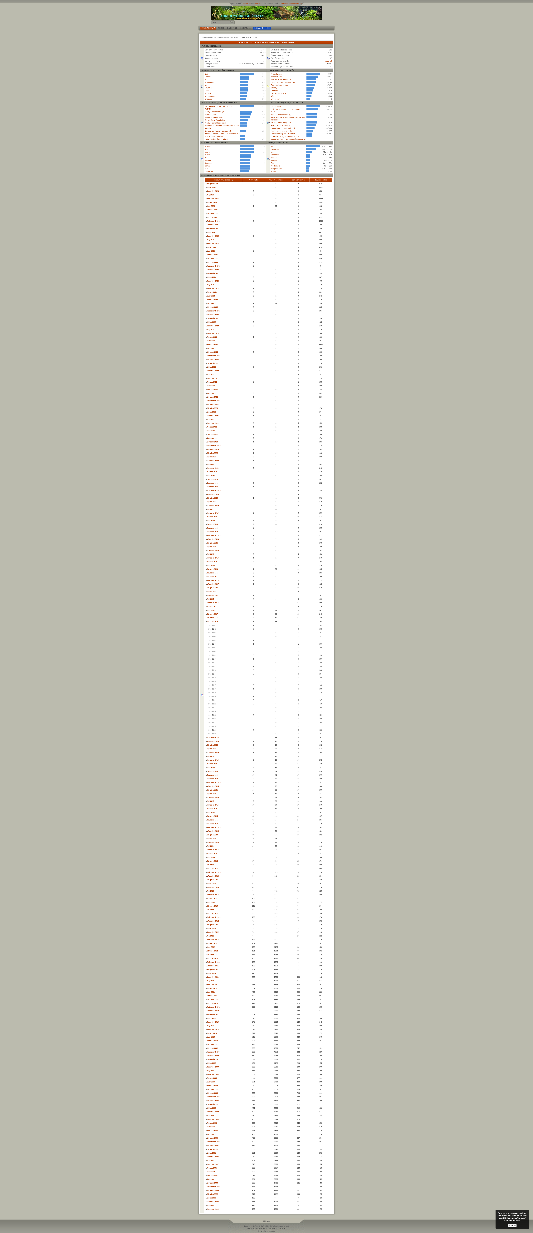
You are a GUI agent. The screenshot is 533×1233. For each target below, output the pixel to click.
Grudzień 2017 (212, 573)
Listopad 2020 (212, 442)
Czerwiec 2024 (213, 281)
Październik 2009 (214, 1052)
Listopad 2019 (212, 487)
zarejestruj (258, 3)
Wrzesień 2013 (213, 876)
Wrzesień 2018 (213, 539)
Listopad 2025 (212, 217)
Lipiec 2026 (211, 187)
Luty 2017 (211, 610)
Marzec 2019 (212, 517)
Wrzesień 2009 (213, 1056)
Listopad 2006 (212, 1183)
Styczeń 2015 (212, 816)
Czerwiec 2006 (213, 1202)
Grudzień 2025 (212, 214)
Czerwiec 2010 (213, 1022)
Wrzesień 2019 (213, 494)
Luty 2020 (211, 476)
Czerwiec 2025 (213, 236)
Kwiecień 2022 (213, 378)
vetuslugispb (327, 61)
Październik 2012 (214, 917)
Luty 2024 (211, 296)
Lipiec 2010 (211, 1018)
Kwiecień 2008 (213, 1119)
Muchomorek (210, 96)
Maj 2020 (210, 464)
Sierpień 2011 (212, 970)
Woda (273, 96)
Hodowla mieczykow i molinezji (216, 139)
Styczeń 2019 (212, 524)
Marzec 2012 (212, 943)
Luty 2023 (211, 341)
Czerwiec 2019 (213, 506)
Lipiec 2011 (211, 973)
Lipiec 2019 (211, 502)
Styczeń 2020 (212, 479)
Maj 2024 (210, 285)
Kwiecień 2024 (213, 288)
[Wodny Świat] (266, 13)
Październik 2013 (214, 872)
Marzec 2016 (212, 764)
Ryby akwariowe (277, 74)
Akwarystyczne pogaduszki (281, 80)
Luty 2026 (211, 206)
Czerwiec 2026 (213, 191)
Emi (206, 74)
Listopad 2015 (212, 779)
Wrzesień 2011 (213, 966)
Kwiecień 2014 (213, 850)
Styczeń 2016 (212, 771)
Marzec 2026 (212, 202)
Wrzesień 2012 (213, 921)
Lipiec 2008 (211, 1108)
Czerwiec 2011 (213, 977)
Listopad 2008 (212, 1093)
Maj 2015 (210, 801)
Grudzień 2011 (212, 955)
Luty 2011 (211, 992)
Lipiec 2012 (211, 928)
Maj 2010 (210, 1026)
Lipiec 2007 (211, 1153)
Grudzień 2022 (212, 348)
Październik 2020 (214, 446)
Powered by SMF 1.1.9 (252, 1226)
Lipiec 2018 (211, 547)
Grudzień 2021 (212, 393)
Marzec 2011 (212, 988)
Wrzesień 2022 (213, 360)
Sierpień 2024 (212, 273)
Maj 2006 (210, 1205)
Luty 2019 (211, 520)
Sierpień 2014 (212, 835)
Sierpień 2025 (212, 229)
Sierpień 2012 (212, 925)
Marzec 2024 (212, 292)
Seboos (208, 77)
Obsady (274, 88)
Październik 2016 (214, 738)
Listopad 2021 (212, 397)
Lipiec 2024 (211, 277)
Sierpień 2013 (212, 880)
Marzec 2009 (212, 1078)
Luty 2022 (211, 386)
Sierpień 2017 (212, 588)
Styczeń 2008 (212, 1131)
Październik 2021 (214, 401)
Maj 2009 (210, 1071)
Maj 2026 (210, 195)
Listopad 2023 (212, 307)
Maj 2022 (210, 375)
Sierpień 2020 (212, 453)
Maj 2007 (210, 1160)
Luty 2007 (211, 1172)
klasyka (207, 152)
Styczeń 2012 (212, 951)
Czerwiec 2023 (213, 326)
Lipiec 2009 (211, 1063)
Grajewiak (208, 88)
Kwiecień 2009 (213, 1074)
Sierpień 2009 (212, 1059)
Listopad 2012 (212, 913)
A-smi (273, 146)
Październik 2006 (214, 1187)
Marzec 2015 (212, 809)
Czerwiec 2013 (213, 887)
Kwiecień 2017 (213, 603)
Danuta (207, 166)
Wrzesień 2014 (213, 831)
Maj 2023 (210, 330)
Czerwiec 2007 (213, 1157)
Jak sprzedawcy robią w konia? (283, 134)
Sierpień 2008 (212, 1104)
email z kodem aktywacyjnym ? (290, 3)
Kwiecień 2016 (213, 760)
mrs (206, 80)
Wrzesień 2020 (213, 449)
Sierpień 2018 (212, 543)
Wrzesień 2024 (213, 270)
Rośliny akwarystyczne (279, 85)
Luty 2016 (211, 767)
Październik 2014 (214, 827)
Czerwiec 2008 (213, 1112)
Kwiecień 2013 (213, 895)
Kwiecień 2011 (212, 985)
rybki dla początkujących (214, 136)
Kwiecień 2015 (213, 805)
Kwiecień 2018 (213, 558)
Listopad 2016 (212, 622)
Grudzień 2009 (212, 1044)
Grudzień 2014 (212, 820)
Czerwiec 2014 (213, 842)
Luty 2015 (211, 812)
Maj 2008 (210, 1116)
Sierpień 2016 (212, 745)
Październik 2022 (214, 356)
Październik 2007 (214, 1142)
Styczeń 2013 (212, 906)
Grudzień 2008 (212, 1089)
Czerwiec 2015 (213, 797)
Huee (207, 158)
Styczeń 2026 (212, 210)
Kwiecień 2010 (213, 1029)
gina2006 (208, 99)
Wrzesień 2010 (213, 1011)
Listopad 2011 (212, 958)
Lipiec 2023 (211, 322)
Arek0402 (208, 155)
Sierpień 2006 (212, 1194)
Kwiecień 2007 (213, 1164)
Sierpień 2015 (212, 790)
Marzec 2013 (212, 898)
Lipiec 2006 (211, 1198)
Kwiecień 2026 (213, 199)
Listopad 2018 (212, 532)
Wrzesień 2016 (213, 741)
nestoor (207, 149)
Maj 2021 (210, 419)
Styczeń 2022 (212, 389)
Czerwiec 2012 (213, 932)
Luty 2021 (211, 431)
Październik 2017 (214, 580)
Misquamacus (210, 82)
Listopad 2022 (212, 352)
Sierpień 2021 (212, 408)
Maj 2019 (210, 509)
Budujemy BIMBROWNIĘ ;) (215, 117)
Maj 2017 (210, 599)
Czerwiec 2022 (213, 371)
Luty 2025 (211, 251)
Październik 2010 (214, 1007)
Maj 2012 (210, 936)
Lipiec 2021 (211, 412)
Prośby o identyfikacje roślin (215, 123)
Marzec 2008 (212, 1123)
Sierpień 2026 (212, 184)
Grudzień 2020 (212, 438)
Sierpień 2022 (212, 363)
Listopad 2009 (212, 1048)
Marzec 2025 (212, 247)
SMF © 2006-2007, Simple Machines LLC (275, 1226)
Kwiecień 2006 (213, 1209)
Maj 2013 (210, 891)
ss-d (206, 169)
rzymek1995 (209, 171)
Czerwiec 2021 (213, 416)
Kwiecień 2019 (213, 513)
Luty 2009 (211, 1082)
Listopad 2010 (212, 1003)
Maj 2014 (210, 846)
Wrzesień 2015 (213, 786)
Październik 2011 (213, 962)
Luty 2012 (211, 947)
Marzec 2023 (212, 337)
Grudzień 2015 (212, 775)
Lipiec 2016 (211, 749)
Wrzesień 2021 (213, 404)
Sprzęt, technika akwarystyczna (283, 82)
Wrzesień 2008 (213, 1101)
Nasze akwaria (276, 77)
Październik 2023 (214, 311)
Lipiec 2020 (211, 457)
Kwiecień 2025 (213, 244)
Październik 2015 (214, 782)
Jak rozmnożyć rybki (278, 93)
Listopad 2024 (212, 262)
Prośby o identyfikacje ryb (214, 112)
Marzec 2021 (212, 427)
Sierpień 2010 (212, 1015)
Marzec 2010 (212, 1033)
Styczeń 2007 (212, 1175)
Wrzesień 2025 (213, 225)
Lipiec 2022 (211, 367)
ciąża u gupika (210, 115)
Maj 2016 (210, 756)
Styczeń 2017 (212, 614)
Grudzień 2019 (212, 483)
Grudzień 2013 (212, 865)
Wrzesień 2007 (213, 1146)
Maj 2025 (210, 240)
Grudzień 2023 (212, 303)
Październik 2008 (214, 1097)
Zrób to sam (275, 99)
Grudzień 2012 (212, 910)
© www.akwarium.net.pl (266, 1231)
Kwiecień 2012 (213, 940)
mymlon (208, 160)
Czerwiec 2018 (213, 550)
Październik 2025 (214, 221)
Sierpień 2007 (212, 1149)
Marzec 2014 (212, 854)
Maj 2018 (210, 554)
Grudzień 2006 (212, 1179)
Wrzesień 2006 (213, 1190)
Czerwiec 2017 (213, 595)
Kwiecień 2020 (213, 468)
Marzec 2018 (212, 562)
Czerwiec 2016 (213, 753)
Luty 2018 (211, 565)
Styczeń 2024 (212, 300)
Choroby (274, 91)
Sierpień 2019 (212, 498)
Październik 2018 (214, 535)
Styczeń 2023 (212, 345)
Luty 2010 (211, 1037)
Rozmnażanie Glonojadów (215, 120)
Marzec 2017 (212, 607)
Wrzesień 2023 (213, 315)
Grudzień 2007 (212, 1134)
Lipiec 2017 (211, 592)
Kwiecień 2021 (213, 423)
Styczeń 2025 (212, 255)
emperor (274, 171)
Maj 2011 (210, 981)
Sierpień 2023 (212, 318)
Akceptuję (512, 1225)
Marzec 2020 (212, 472)
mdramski (208, 93)
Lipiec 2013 (211, 884)
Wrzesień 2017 (213, 584)
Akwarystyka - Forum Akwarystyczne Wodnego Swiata (219, 37)
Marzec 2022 (212, 382)
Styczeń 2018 (212, 569)
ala (206, 85)
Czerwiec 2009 (213, 1067)
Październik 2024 (214, 266)
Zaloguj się (246, 3)
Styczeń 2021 (212, 434)
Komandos (209, 163)
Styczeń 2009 (212, 1086)
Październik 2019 (214, 491)
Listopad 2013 (212, 869)
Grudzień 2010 (212, 1000)
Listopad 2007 (212, 1138)
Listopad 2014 (212, 824)
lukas (207, 91)
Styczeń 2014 (212, 861)
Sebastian (275, 155)
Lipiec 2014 (211, 839)
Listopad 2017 (212, 577)
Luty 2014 (211, 857)
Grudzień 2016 (212, 618)
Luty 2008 (211, 1127)
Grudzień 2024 (212, 258)
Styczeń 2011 (212, 996)
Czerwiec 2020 (213, 461)
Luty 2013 (211, 902)
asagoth (274, 160)
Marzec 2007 (212, 1168)
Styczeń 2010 (212, 1041)
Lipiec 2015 (211, 794)
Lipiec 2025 (211, 232)
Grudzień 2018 (212, 528)
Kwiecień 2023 (213, 333)
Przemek (208, 146)
